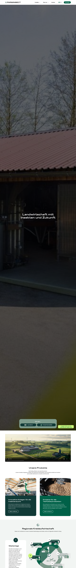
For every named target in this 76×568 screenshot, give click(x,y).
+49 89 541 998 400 (66, 427)
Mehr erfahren (13, 511)
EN (60, 2)
